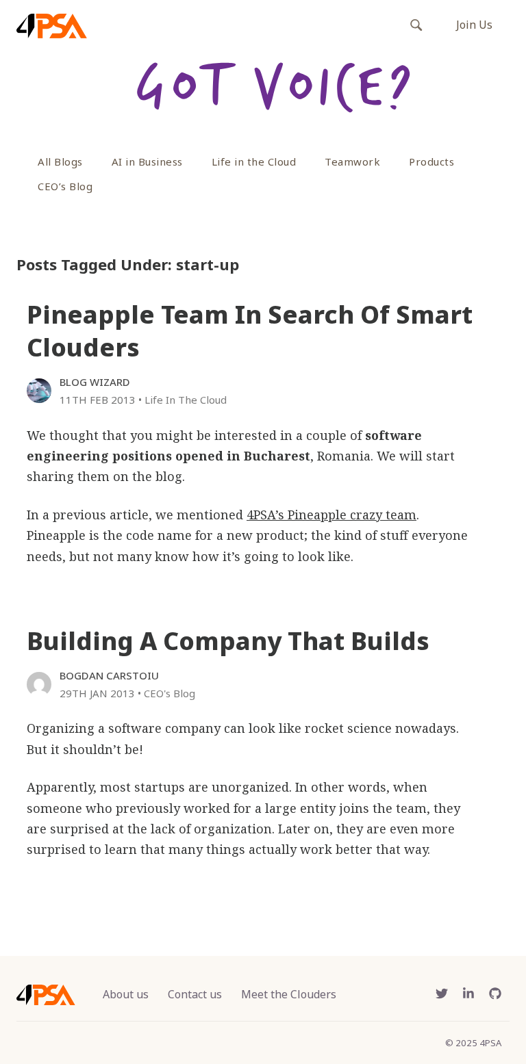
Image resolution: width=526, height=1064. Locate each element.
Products (431, 161)
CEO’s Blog (65, 186)
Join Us (474, 24)
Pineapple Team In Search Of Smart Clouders (250, 331)
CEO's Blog (169, 693)
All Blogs (60, 161)
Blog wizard (95, 382)
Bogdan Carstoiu (109, 675)
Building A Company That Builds (228, 641)
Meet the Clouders (288, 994)
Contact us (195, 994)
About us (126, 994)
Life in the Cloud (254, 161)
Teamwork (352, 161)
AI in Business (147, 161)
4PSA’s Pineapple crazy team (331, 514)
